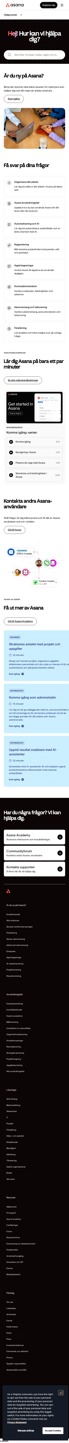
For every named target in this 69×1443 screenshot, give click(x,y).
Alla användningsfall (15, 1071)
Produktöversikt (13, 914)
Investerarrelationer (15, 1345)
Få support (11, 1213)
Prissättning (11, 933)
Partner (9, 1268)
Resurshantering (13, 976)
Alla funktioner (12, 920)
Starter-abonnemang (15, 939)
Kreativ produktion (14, 1016)
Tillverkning (11, 1160)
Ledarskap (11, 1308)
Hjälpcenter (11, 1207)
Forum (9, 1231)
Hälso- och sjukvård (15, 1136)
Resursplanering (13, 1047)
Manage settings (26, 1430)
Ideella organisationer (16, 1167)
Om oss (9, 1302)
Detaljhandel (12, 1142)
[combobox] (34, 55)
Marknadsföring (13, 1105)
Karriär (9, 1321)
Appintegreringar (13, 957)
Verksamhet (11, 1111)
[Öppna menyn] (62, 5)
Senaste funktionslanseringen (19, 927)
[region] (35, 1412)
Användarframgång (14, 1256)
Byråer (9, 1173)
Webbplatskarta (13, 1274)
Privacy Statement (16, 1422)
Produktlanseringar (14, 1041)
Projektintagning (13, 1059)
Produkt (9, 1124)
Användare (11, 1314)
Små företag (11, 1099)
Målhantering (12, 1022)
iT (7, 1117)
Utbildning (10, 1154)
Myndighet (11, 1148)
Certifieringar (12, 1225)
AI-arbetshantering (14, 964)
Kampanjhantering (14, 1004)
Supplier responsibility (16, 1364)
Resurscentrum (13, 1237)
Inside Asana (12, 1327)
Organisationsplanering (16, 1034)
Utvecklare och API (14, 1262)
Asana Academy (13, 1219)
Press (8, 1339)
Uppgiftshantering (14, 1065)
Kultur (9, 1333)
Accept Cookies (53, 1430)
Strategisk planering (15, 1053)
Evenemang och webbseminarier (20, 1244)
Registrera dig (49, 5)
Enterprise (10, 951)
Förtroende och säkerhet (17, 1351)
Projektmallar (12, 1250)
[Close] (60, 1392)
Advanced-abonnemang (17, 945)
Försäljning (11, 1130)
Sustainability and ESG (16, 1370)
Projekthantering (13, 970)
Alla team (10, 1179)
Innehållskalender (14, 1010)
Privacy (9, 1357)
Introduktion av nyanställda (18, 1028)
